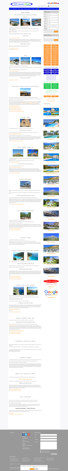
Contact (57, 8)
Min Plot (45, 21)
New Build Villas (51, 139)
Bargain (55, 69)
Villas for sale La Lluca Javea (25, 379)
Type (45, 16)
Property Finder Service (51, 8)
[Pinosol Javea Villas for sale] (25, 215)
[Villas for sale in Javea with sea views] (25, 91)
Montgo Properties (51, 196)
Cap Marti (10, 325)
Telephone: (36, 439)
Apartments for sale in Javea (51, 173)
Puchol (31, 103)
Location (45, 18)
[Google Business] (29, 434)
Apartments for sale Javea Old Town (15, 133)
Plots (55, 96)
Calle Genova (55, 49)
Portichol (54, 58)
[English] (48, 3)
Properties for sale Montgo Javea (15, 172)
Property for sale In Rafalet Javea (15, 389)
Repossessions (47, 69)
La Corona (35, 102)
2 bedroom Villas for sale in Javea (51, 75)
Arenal (55, 45)
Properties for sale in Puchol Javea (16, 109)
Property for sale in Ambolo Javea (15, 276)
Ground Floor (55, 86)
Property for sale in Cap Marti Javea (17, 330)
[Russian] (58, 3)
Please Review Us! (51, 297)
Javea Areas (51, 43)
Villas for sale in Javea (51, 161)
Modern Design (55, 71)
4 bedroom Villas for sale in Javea (51, 77)
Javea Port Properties (51, 184)
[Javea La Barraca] (32, 290)
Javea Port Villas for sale (51, 101)
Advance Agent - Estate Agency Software (52, 468)
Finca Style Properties (51, 207)
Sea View (47, 73)
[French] (50, 3)
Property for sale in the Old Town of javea (17, 140)
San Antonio (47, 62)
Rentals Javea (51, 286)
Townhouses (47, 96)
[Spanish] (51, 3)
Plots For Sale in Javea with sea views (14, 309)
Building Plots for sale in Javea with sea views (15, 464)
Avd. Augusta (55, 47)
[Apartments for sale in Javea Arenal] (36, 60)
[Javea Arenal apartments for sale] (25, 60)
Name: (36, 434)
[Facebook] (23, 434)
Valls (55, 64)
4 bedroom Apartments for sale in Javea (51, 92)
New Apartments (51, 230)
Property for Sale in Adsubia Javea (16, 228)
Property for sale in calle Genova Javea (16, 414)
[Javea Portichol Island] (18, 290)
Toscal (47, 64)
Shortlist (36, 8)
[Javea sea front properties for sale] (25, 184)
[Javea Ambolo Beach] (32, 256)
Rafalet (55, 60)
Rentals (25, 8)
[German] (55, 3)
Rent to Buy (29, 8)
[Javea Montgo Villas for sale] (18, 152)
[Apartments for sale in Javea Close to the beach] (14, 60)
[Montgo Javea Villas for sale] (33, 152)
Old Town (55, 56)
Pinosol (47, 58)
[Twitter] (26, 434)
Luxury (55, 73)
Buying (22, 8)
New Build (47, 71)
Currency (45, 23)
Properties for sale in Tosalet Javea (16, 332)
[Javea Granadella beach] (18, 256)
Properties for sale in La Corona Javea (16, 108)
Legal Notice (18, 467)
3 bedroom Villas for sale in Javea (51, 76)
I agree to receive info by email (45, 452)
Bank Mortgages (51, 219)
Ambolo (47, 47)
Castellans (55, 51)
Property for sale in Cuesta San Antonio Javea (17, 111)
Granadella (47, 53)
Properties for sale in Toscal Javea (16, 333)
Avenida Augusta (11, 412)
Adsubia (47, 45)
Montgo (47, 56)
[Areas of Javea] (14, 22)
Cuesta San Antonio (30, 102)
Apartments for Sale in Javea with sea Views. (17, 204)
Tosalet (14, 325)
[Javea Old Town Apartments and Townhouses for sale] (25, 122)
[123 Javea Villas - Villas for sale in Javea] (21, 4)
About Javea (15, 8)
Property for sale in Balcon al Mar (16, 277)
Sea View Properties (51, 127)
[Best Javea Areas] (36, 22)
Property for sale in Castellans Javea (16, 167)
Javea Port (16, 49)
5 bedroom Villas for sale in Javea (51, 78)
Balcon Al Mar (47, 49)
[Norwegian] (56, 3)
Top (10, 467)
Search (56, 31)
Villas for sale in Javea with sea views (14, 105)
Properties (33, 8)
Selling (19, 8)
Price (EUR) (45, 26)
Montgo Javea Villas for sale (51, 100)
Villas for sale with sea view (51, 99)
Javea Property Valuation (51, 116)
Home (11, 8)
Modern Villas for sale (51, 98)
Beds (45, 14)
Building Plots (51, 150)
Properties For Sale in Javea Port (14, 48)
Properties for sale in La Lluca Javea (16, 390)
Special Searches (45, 29)
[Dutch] (53, 3)
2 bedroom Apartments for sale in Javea (51, 89)
